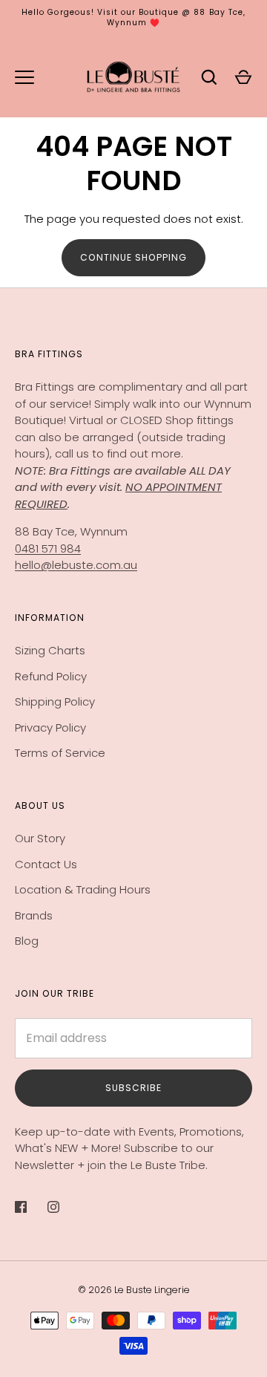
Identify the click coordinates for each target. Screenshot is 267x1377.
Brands (34, 915)
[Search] (209, 77)
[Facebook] (31, 1207)
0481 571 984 (48, 548)
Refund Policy (51, 676)
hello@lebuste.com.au (76, 565)
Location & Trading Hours (83, 889)
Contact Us (46, 864)
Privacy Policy (50, 727)
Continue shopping (133, 257)
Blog (27, 940)
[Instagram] (63, 1207)
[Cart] (243, 77)
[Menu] (24, 77)
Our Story (40, 838)
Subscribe (133, 1087)
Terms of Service (60, 753)
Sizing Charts (50, 650)
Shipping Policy (55, 701)
